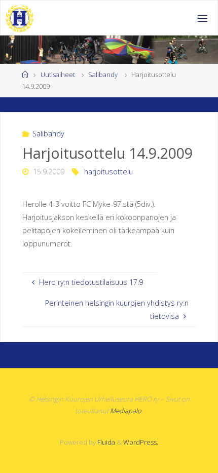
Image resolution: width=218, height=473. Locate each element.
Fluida (105, 442)
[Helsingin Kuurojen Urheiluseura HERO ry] (19, 18)
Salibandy (103, 74)
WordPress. (140, 442)
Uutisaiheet (58, 74)
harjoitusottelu (108, 171)
